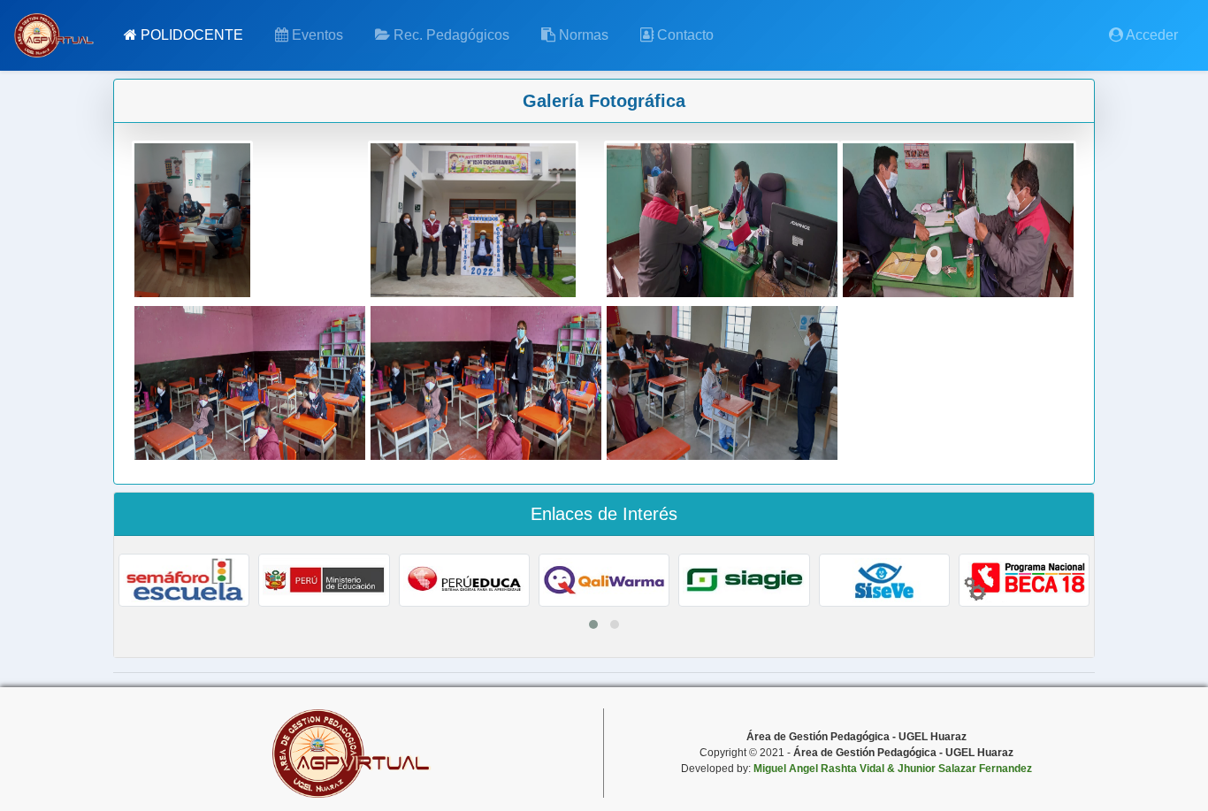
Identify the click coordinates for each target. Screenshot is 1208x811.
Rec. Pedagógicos (449, 34)
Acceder (1150, 34)
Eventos (315, 34)
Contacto (684, 34)
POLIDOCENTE (190, 34)
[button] (593, 624)
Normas (581, 34)
